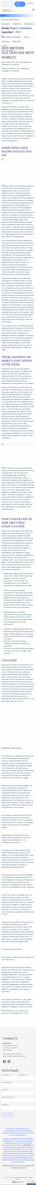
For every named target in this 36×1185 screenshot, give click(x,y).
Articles (26, 37)
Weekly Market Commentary (11, 37)
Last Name (26, 1075)
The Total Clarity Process (10, 19)
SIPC (29, 1145)
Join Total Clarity (7, 50)
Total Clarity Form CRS (9, 1165)
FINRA (25, 1145)
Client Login (18, 4)
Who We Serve (29, 24)
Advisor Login (6, 4)
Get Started (29, 3)
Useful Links (16, 41)
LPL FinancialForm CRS (26, 1165)
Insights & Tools (7, 33)
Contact (4, 46)
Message (12, 1105)
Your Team (5, 28)
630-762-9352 (17, 1054)
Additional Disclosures (18, 1168)
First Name (9, 1075)
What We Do (17, 24)
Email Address (14, 1082)
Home (4, 15)
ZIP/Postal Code (14, 1097)
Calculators (5, 41)
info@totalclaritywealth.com (17, 1056)
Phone (11, 1090)
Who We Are (6, 24)
